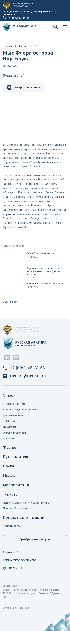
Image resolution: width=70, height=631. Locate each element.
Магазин (8, 552)
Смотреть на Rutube (27, 87)
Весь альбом (10, 301)
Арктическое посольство (19, 560)
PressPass (23, 607)
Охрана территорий (15, 432)
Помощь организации (24, 517)
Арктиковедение (13, 415)
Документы (10, 427)
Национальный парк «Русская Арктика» (27, 502)
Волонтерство (12, 526)
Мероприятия (16, 484)
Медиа (9, 475)
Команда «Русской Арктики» (20, 409)
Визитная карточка (14, 403)
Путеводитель (16, 456)
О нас (8, 395)
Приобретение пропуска (35, 539)
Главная (7, 46)
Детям (13, 568)
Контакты (9, 438)
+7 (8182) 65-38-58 (18, 17)
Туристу (10, 494)
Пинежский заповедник (17, 508)
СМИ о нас (9, 421)
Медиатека (25, 46)
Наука (8, 466)
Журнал (10, 447)
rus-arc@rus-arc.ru (28, 376)
